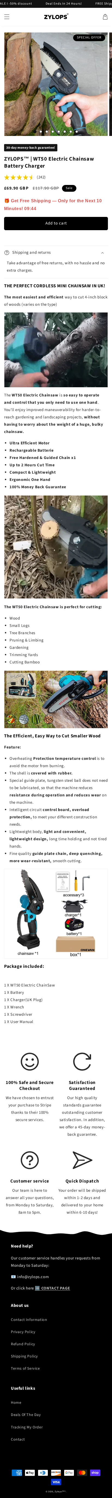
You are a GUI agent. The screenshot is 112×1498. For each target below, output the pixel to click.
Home (16, 1402)
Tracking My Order (27, 1427)
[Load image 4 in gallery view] (52, 131)
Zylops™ (59, 1491)
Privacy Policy (23, 1332)
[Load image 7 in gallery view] (70, 131)
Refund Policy (23, 1344)
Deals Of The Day (26, 1415)
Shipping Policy (24, 1356)
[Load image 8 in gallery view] (76, 131)
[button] (7, 17)
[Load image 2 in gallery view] (40, 131)
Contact (18, 1439)
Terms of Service (25, 1368)
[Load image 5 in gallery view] (58, 131)
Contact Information (29, 1320)
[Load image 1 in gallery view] (34, 131)
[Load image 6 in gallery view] (64, 131)
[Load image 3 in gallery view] (46, 131)
